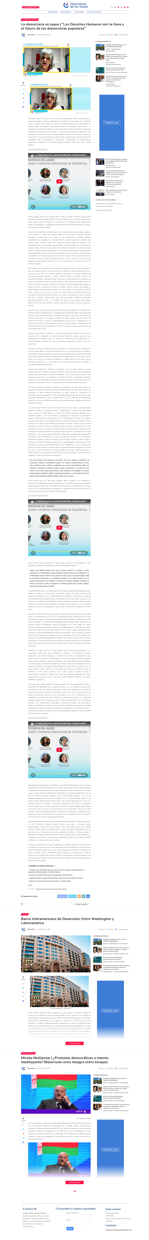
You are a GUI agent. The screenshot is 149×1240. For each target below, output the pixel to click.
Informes (108, 49)
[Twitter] (118, 7)
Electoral (80, 12)
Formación (65, 12)
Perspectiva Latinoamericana (113, 64)
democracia (55, 889)
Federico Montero (110, 62)
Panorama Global (110, 51)
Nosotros (53, 12)
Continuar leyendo (74, 1043)
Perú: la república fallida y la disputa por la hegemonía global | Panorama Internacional (116, 161)
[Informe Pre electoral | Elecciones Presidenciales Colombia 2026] (100, 70)
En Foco (24, 914)
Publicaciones (94, 12)
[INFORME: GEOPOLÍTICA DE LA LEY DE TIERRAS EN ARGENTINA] (100, 47)
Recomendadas (115, 177)
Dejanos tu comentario (81, 904)
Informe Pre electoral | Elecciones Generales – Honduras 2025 (50, 881)
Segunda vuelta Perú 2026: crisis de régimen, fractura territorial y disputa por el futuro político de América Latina (116, 949)
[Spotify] (128, 7)
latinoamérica (63, 889)
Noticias (108, 72)
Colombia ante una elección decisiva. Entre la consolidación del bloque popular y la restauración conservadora (116, 967)
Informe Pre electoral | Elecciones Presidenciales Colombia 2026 (51, 875)
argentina (48, 889)
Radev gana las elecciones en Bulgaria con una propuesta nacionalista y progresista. (114, 182)
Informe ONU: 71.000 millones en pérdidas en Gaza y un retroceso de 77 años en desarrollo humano (116, 172)
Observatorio (31, 34)
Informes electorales (121, 72)
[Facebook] (115, 7)
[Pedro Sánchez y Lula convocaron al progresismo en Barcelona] (100, 192)
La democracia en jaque (29, 19)
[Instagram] (121, 7)
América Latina (40, 889)
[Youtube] (125, 7)
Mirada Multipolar (115, 49)
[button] (112, 7)
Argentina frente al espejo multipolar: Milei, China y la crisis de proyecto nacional (56, 878)
